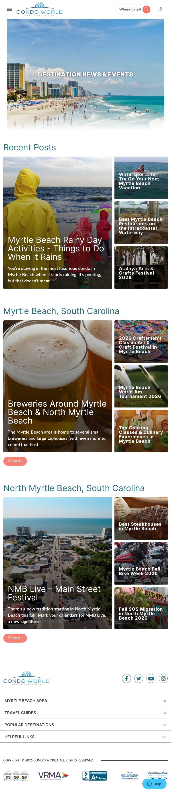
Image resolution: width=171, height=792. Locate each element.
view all (15, 461)
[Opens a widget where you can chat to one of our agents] (154, 784)
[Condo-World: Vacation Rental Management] (39, 9)
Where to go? (130, 9)
